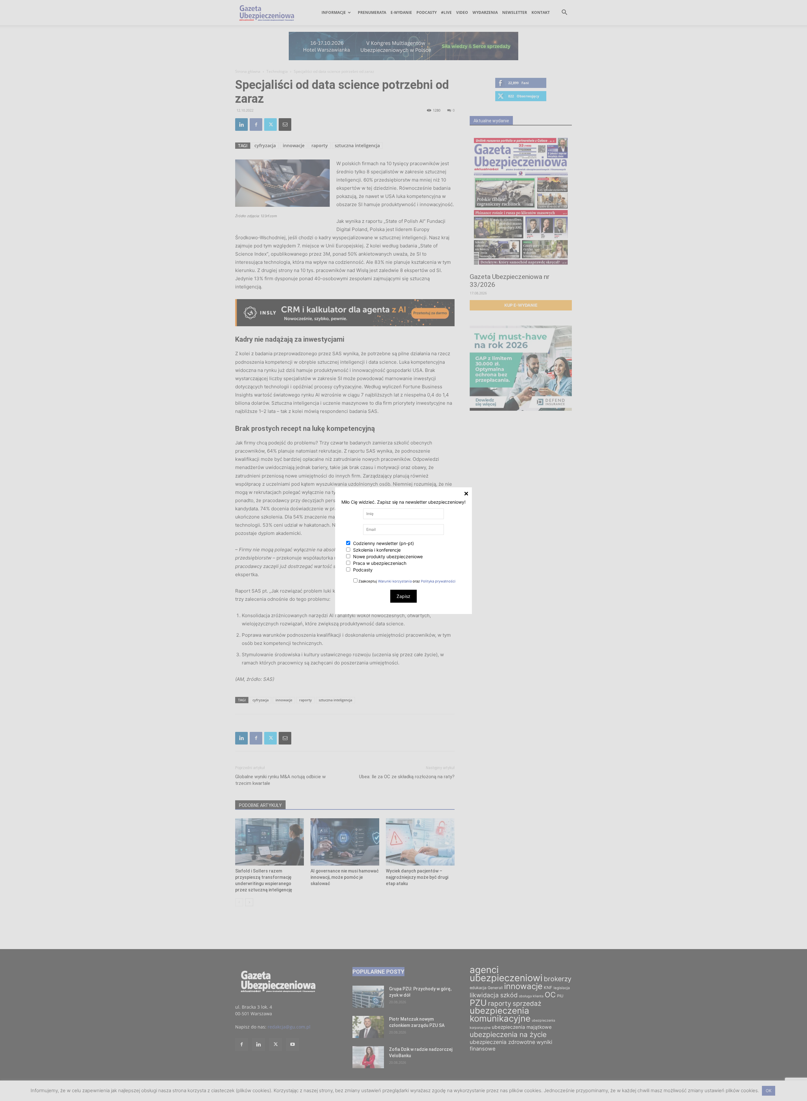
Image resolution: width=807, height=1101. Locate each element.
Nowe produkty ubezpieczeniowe (387, 556)
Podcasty (362, 569)
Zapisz (403, 596)
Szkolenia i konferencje (376, 550)
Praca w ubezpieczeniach (379, 563)
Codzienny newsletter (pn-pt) (383, 543)
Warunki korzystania (395, 581)
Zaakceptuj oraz (406, 581)
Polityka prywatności (438, 581)
